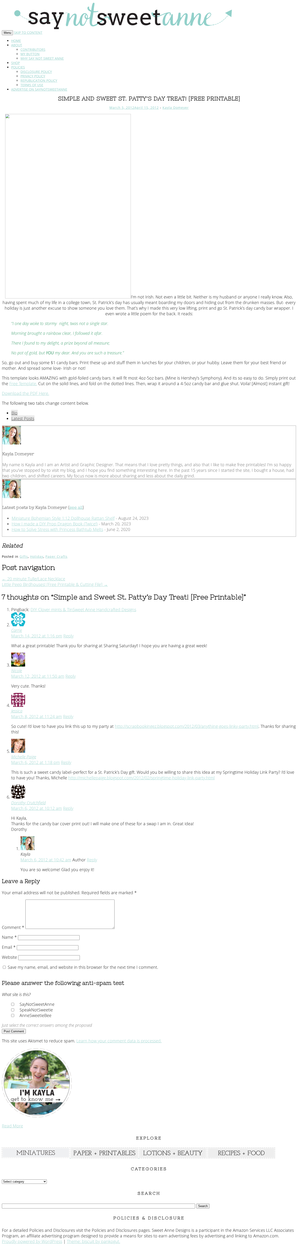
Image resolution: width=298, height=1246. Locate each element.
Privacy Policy (32, 76)
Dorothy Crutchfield (28, 802)
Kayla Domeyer (176, 107)
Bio (14, 413)
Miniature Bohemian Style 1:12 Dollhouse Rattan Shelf (63, 518)
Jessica (16, 711)
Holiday (36, 556)
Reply (68, 636)
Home (16, 40)
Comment (13, 927)
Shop (15, 63)
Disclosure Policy (36, 71)
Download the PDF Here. (25, 393)
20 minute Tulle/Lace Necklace (33, 579)
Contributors (32, 49)
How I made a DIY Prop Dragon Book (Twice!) (55, 524)
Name (9, 937)
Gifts (24, 556)
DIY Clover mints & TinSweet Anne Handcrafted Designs (83, 609)
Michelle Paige (23, 757)
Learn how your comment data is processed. (119, 1041)
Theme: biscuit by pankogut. (93, 1241)
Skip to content (28, 32)
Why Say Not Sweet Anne (42, 58)
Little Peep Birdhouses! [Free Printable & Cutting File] (55, 584)
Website (9, 957)
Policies (18, 67)
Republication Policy (38, 80)
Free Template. (23, 383)
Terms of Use (31, 85)
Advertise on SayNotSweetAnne (39, 89)
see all (76, 507)
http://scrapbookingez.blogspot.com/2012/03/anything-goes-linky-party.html (186, 726)
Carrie (16, 630)
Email (9, 947)
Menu (7, 32)
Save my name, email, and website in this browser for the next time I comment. (83, 967)
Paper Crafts (56, 556)
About (16, 45)
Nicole (16, 670)
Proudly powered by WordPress (32, 1241)
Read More (12, 1126)
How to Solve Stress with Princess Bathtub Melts (57, 529)
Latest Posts (22, 418)
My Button (30, 54)
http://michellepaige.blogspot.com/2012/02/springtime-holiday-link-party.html (141, 777)
